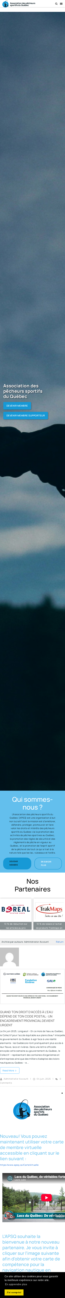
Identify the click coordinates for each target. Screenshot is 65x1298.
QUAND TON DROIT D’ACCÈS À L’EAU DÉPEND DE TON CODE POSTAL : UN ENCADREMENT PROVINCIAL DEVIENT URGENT (27, 1018)
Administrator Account (16, 1078)
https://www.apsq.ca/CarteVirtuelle (19, 1164)
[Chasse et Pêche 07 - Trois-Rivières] (16, 914)
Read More (9, 1070)
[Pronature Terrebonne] (49, 914)
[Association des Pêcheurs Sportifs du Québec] (18, 3)
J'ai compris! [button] (14, 1292)
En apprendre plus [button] (16, 1284)
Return (59, 941)
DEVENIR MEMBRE (17, 405)
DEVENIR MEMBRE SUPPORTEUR (25, 415)
